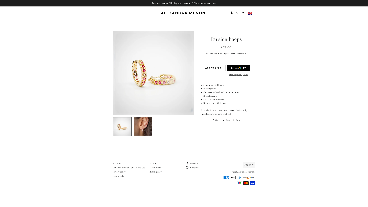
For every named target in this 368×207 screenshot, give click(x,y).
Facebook (193, 163)
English (247, 164)
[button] (256, 13)
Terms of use (155, 167)
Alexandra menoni (184, 13)
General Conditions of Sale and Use (129, 167)
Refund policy (119, 176)
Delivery (153, 163)
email (203, 114)
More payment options (238, 75)
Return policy (156, 171)
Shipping (222, 53)
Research (117, 163)
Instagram (194, 167)
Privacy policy (119, 171)
